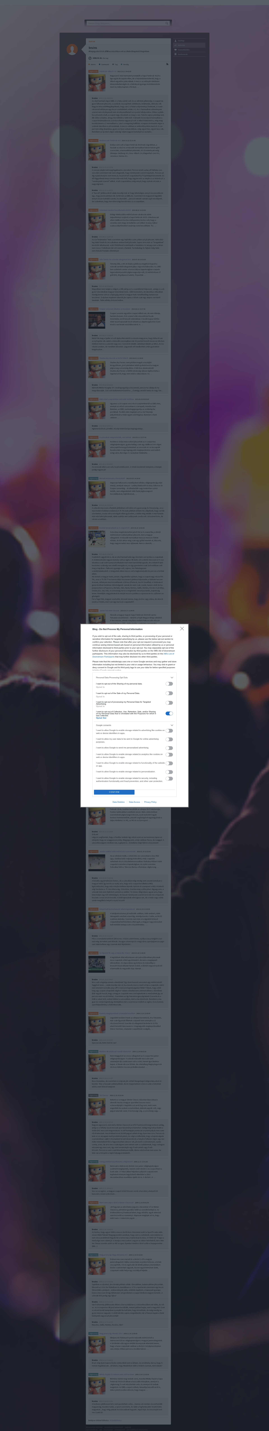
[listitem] (134, 677)
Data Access (134, 802)
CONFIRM (114, 792)
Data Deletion (119, 802)
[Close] (183, 629)
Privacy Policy (150, 802)
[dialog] (134, 715)
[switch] (169, 684)
